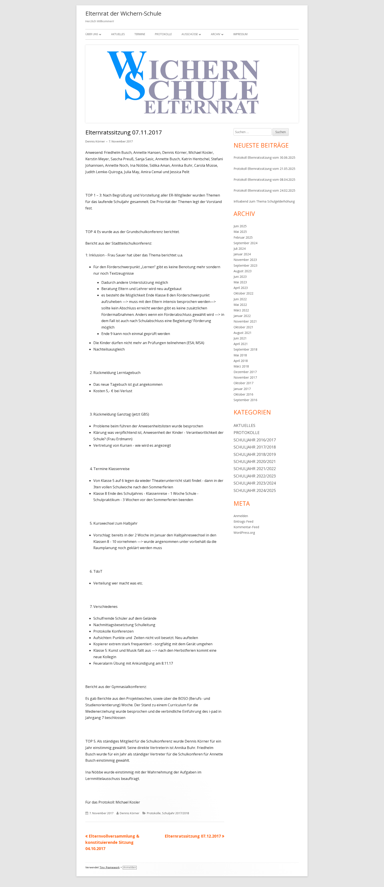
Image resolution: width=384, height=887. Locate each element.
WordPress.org (244, 532)
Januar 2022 (242, 316)
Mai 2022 (240, 304)
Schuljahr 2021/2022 (255, 468)
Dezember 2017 (245, 372)
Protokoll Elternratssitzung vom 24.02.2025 (264, 190)
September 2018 (245, 349)
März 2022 (241, 310)
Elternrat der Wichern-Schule (123, 13)
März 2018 (241, 366)
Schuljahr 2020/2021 (255, 461)
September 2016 (245, 400)
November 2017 (245, 377)
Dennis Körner (95, 141)
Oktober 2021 (243, 327)
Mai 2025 (240, 231)
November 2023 (245, 260)
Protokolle (163, 34)
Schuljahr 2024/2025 (255, 490)
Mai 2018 (240, 355)
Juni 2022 (240, 299)
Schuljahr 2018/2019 (255, 454)
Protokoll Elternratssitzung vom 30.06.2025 (264, 157)
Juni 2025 (240, 226)
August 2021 (243, 333)
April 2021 (241, 344)
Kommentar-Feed (246, 527)
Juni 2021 (240, 338)
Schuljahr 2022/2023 (255, 476)
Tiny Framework (110, 867)
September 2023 (245, 265)
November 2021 (245, 321)
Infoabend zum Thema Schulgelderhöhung (264, 201)
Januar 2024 (242, 254)
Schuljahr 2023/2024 (255, 483)
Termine (139, 34)
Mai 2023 (240, 282)
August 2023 (243, 271)
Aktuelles (118, 34)
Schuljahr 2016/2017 (255, 439)
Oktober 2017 (243, 383)
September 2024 (245, 243)
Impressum (240, 34)
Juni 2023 (240, 276)
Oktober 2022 (243, 293)
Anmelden (241, 516)
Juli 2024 (240, 248)
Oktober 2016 (243, 394)
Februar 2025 (243, 237)
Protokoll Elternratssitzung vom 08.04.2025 (264, 179)
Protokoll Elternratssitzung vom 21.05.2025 (264, 168)
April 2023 (241, 288)
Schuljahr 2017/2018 (175, 813)
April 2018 (241, 361)
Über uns (91, 34)
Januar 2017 (242, 389)
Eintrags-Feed (243, 521)
